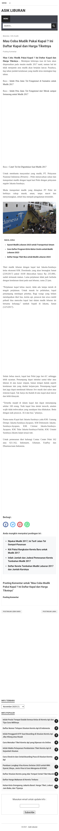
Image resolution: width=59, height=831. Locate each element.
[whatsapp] (27, 524)
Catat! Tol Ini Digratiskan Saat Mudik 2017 (28, 167)
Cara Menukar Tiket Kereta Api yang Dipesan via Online (27, 742)
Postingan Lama (49, 611)
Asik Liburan (13, 10)
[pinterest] (20, 524)
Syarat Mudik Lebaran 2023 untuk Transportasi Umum (30, 245)
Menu (5, 19)
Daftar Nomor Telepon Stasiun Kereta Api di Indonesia (26, 728)
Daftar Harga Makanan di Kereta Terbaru (20, 780)
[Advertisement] (29, 129)
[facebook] (5, 524)
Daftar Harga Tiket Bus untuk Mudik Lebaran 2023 (29, 257)
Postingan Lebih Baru (11, 611)
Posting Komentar (9, 52)
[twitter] (13, 524)
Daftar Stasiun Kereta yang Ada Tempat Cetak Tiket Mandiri (29, 774)
